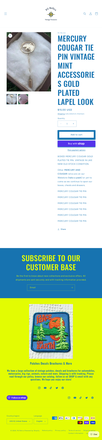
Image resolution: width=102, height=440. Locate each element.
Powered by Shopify (32, 430)
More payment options (76, 150)
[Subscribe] (72, 287)
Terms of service (75, 430)
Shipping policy (89, 430)
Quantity (61, 118)
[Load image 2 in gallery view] (23, 99)
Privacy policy (60, 430)
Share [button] (63, 229)
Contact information (75, 433)
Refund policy (47, 430)
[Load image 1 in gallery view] (12, 99)
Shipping (61, 114)
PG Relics (20, 430)
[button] (5, 14)
